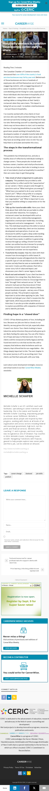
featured (27, 57)
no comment (7, 57)
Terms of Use (19, 767)
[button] (24, 6)
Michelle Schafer (11, 54)
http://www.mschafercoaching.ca (16, 449)
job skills (34, 57)
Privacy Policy (8, 767)
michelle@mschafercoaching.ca (16, 452)
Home (5, 28)
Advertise (37, 767)
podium (41, 57)
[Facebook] (24, 788)
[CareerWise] (24, 761)
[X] (34, 788)
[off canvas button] (2, 23)
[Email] (44, 788)
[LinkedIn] (15, 788)
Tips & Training (9, 39)
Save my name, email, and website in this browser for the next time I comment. (24, 540)
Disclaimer (29, 767)
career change (18, 57)
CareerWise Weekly (33, 368)
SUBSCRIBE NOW (24, 5)
